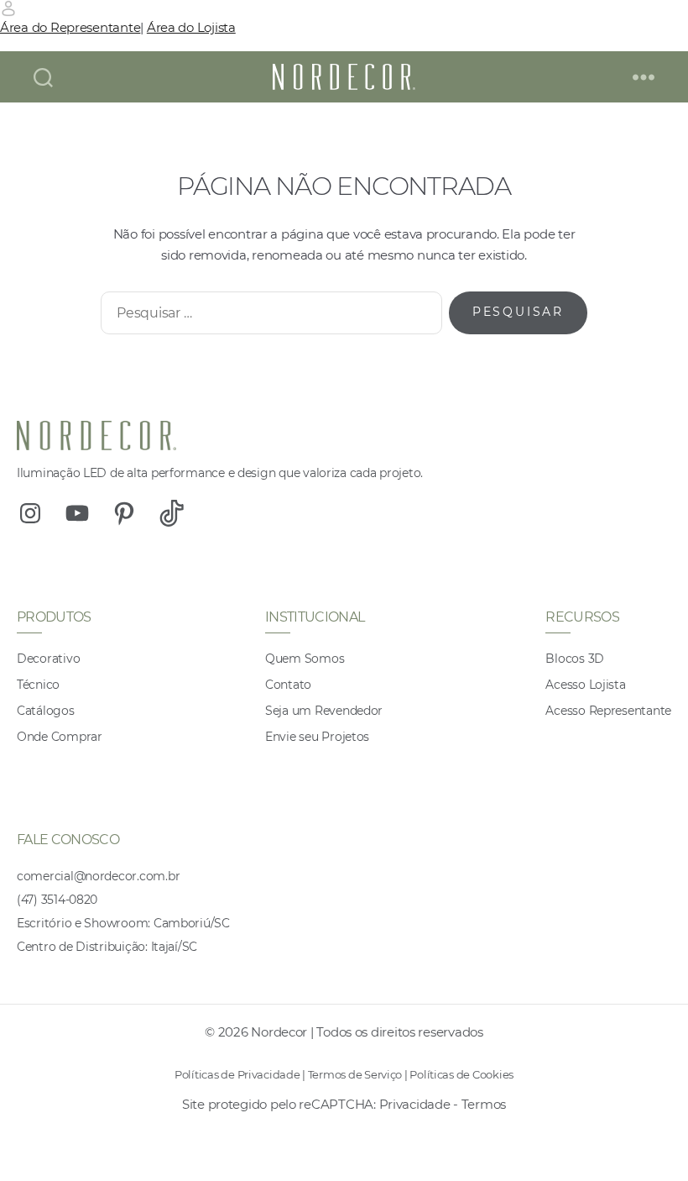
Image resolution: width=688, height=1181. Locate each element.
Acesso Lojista (585, 684)
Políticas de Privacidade (237, 1074)
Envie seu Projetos (317, 736)
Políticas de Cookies (461, 1074)
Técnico (38, 684)
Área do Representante (70, 27)
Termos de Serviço (355, 1074)
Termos (483, 1104)
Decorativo (48, 658)
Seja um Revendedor (324, 710)
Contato (288, 684)
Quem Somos (304, 658)
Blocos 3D (574, 658)
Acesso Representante (608, 710)
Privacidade (415, 1104)
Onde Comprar (59, 736)
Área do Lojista (191, 27)
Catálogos (46, 710)
